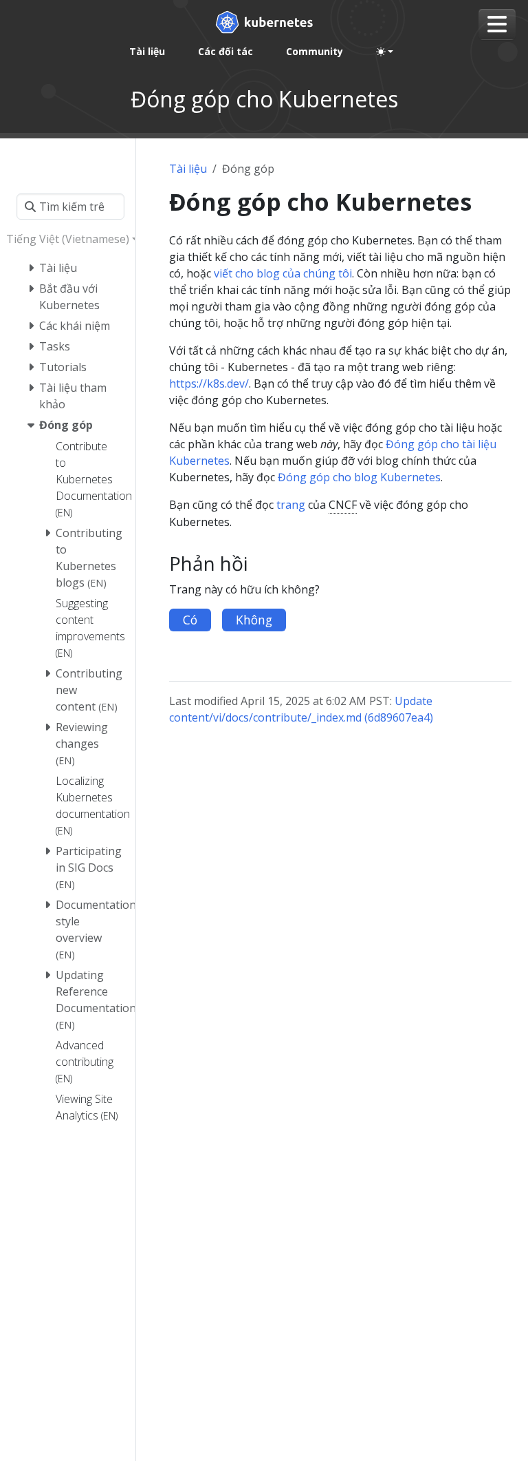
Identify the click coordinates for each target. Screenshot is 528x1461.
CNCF (343, 504)
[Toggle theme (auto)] (385, 52)
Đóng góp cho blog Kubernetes (359, 477)
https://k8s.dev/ (209, 383)
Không (254, 619)
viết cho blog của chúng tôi (283, 273)
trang (290, 504)
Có (190, 619)
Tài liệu (188, 168)
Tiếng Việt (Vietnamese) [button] (67, 238)
